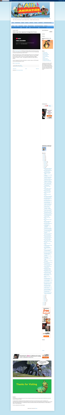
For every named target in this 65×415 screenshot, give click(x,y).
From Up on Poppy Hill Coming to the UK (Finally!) (48, 280)
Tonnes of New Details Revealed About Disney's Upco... (47, 248)
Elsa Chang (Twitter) (17, 63)
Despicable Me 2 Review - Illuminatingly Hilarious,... (47, 269)
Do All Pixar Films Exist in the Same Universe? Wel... (48, 238)
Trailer (21, 66)
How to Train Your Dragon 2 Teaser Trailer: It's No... (47, 240)
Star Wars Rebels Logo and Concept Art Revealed (47, 189)
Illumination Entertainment (16, 27)
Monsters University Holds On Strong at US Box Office (48, 293)
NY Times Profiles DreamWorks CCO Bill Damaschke (47, 226)
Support (22, 22)
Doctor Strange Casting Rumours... (47, 232)
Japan (20, 66)
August (45, 166)
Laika (28, 27)
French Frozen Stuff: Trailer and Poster (47, 255)
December (45, 161)
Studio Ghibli (24, 27)
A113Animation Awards (47, 22)
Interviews (31, 22)
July (44, 167)
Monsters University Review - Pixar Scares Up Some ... (48, 236)
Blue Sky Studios (31, 25)
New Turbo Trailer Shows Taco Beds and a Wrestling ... (48, 289)
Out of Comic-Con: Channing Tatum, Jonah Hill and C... (48, 210)
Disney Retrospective (46, 56)
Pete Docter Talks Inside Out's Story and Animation (48, 202)
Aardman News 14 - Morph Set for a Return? (48, 261)
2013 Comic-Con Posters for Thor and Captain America (48, 230)
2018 (44, 154)
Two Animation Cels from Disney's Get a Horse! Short (48, 179)
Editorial (44, 57)
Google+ (43, 350)
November (45, 162)
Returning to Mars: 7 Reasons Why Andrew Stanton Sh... (48, 212)
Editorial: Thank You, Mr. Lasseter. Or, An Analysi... (47, 191)
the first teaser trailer (18, 50)
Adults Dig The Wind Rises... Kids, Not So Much (47, 221)
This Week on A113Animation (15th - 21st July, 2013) (48, 204)
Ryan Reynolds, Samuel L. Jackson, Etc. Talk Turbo (47, 272)
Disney (13, 25)
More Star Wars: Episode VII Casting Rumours (47, 185)
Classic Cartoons (45, 55)
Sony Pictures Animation (39, 25)
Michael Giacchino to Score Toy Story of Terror (47, 291)
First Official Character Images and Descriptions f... (48, 245)
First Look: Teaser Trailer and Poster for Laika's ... (48, 287)
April (44, 297)
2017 (44, 155)
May (44, 296)
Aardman (45, 25)
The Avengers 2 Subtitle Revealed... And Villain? (47, 208)
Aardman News (45, 52)
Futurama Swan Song (46, 59)
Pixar (16, 25)
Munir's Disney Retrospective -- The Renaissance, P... (48, 200)
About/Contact (17, 22)
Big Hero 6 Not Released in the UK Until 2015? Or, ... (48, 263)
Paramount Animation (43, 27)
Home (13, 22)
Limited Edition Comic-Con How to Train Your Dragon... (48, 228)
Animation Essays (45, 53)
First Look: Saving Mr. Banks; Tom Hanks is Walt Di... (48, 250)
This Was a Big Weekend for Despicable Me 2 (47, 267)
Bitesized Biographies (46, 54)
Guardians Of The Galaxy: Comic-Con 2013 (47, 206)
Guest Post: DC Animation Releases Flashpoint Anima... (47, 173)
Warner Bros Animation (34, 27)
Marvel (25, 25)
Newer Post (14, 68)
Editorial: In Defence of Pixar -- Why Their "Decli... (48, 274)
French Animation (45, 58)
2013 (44, 160)
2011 (44, 303)
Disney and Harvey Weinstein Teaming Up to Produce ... (48, 169)
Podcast (35, 22)
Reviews (26, 22)
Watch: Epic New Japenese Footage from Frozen (47, 285)
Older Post (37, 68)
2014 (44, 159)
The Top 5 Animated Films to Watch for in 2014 (47, 216)
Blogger (36, 408)
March (45, 298)
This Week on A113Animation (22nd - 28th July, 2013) (48, 183)
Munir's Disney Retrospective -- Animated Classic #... (48, 171)
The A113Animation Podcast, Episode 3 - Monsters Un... (48, 177)
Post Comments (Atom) (19, 70)
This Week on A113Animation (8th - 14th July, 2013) (48, 234)
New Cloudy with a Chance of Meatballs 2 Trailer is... (48, 283)
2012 (44, 302)
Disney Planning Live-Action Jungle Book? (47, 257)
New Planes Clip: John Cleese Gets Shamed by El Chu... (48, 214)
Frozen (18, 66)
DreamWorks (21, 25)
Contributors (41, 22)
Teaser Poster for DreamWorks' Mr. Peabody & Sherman (48, 196)
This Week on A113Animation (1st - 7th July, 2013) (48, 265)
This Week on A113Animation (47, 60)
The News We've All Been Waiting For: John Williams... (48, 181)
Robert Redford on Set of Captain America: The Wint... (48, 270)
